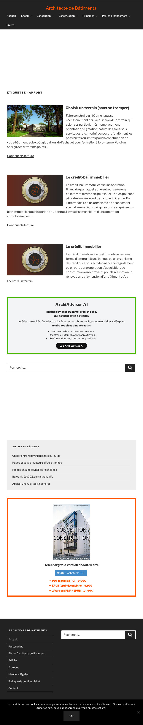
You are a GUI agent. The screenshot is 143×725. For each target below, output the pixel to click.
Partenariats (15, 646)
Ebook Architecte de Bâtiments (27, 653)
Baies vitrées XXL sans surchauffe (32, 476)
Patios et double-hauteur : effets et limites (37, 462)
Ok (71, 716)
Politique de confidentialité (24, 681)
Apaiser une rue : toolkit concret (31, 483)
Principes (88, 15)
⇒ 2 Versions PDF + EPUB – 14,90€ (71, 590)
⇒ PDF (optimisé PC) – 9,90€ (67, 580)
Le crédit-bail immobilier (87, 177)
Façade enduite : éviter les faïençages (34, 469)
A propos (13, 667)
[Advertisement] (71, 59)
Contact (13, 688)
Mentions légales (18, 674)
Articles (13, 660)
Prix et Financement (114, 15)
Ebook (25, 15)
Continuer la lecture (20, 156)
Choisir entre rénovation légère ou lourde (36, 455)
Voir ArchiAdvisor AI (71, 346)
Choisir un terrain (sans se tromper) (97, 108)
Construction (66, 15)
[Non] (138, 712)
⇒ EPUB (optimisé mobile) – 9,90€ (70, 585)
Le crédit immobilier (83, 246)
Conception (43, 15)
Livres (10, 24)
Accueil (11, 15)
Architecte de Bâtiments (71, 8)
